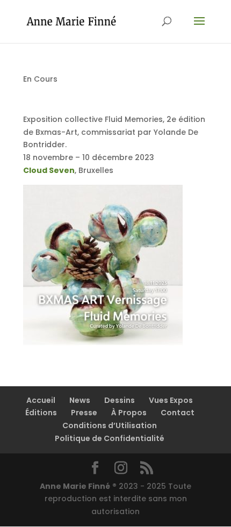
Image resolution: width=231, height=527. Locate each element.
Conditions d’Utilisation (109, 425)
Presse (84, 412)
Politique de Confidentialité (109, 438)
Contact (177, 412)
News (79, 400)
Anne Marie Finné (75, 486)
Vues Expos (171, 400)
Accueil (40, 400)
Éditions (41, 412)
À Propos (129, 412)
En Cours (40, 79)
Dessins (119, 400)
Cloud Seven (49, 170)
